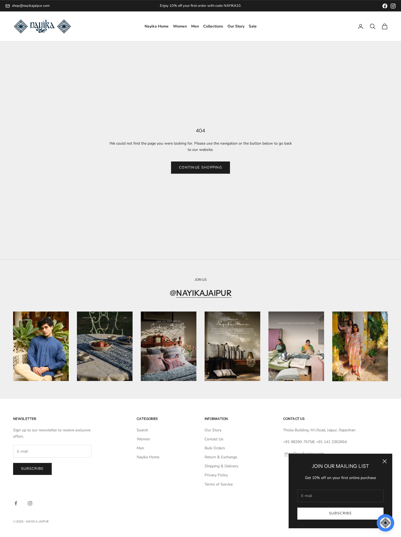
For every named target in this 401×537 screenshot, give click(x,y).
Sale (253, 26)
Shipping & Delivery (221, 466)
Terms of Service (219, 484)
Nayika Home (157, 26)
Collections (213, 26)
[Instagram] (393, 6)
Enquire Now (222, 5)
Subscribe (340, 513)
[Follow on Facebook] (16, 503)
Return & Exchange (221, 457)
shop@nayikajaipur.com (31, 5)
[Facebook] (384, 6)
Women (180, 26)
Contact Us (214, 439)
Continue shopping (200, 167)
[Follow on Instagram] (30, 503)
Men (195, 26)
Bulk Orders (215, 448)
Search (142, 430)
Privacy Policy (216, 475)
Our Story (236, 26)
